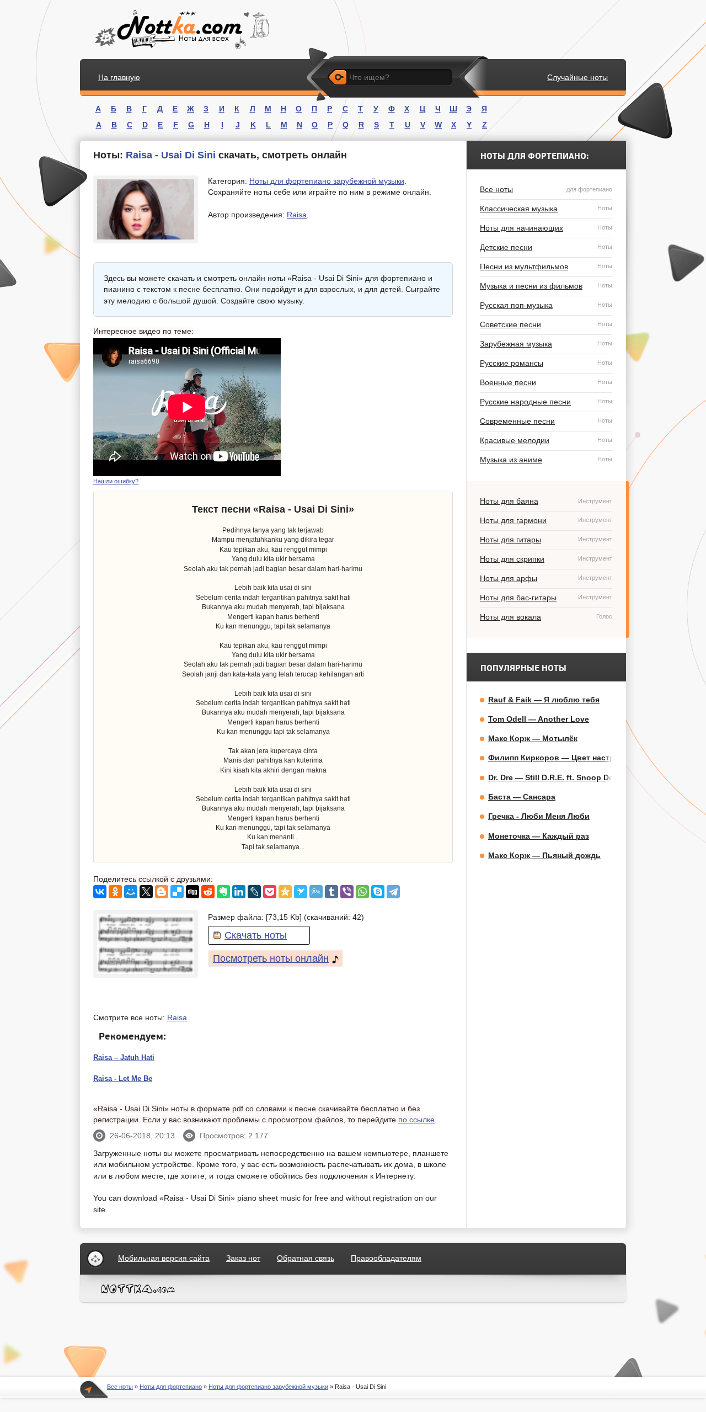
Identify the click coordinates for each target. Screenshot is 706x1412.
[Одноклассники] (115, 891)
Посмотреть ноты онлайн (271, 958)
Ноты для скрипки (546, 559)
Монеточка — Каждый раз (538, 836)
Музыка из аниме (546, 459)
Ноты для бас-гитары (546, 597)
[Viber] (347, 891)
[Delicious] (177, 891)
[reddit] (208, 891)
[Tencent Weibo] (316, 891)
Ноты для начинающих (546, 227)
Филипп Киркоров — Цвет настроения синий (576, 757)
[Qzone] (285, 891)
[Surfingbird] (300, 891)
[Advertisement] (370, 407)
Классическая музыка (546, 208)
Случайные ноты (577, 77)
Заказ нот (243, 1258)
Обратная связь (305, 1258)
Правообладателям (386, 1258)
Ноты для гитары (546, 539)
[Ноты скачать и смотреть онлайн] (180, 29)
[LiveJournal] (254, 891)
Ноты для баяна (546, 501)
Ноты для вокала (546, 616)
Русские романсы (546, 363)
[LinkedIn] (238, 891)
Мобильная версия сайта (164, 1258)
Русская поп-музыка (546, 305)
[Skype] (377, 891)
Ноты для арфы (546, 578)
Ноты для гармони (546, 520)
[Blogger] (161, 891)
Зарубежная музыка (546, 343)
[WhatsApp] (362, 891)
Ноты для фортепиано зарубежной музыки (326, 181)
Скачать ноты (255, 935)
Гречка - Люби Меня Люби (539, 816)
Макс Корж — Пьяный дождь (544, 855)
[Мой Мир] (130, 891)
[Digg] (192, 891)
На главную (119, 77)
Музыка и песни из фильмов (546, 285)
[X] (146, 891)
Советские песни (546, 324)
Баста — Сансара (521, 796)
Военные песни (546, 382)
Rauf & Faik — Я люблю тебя (544, 699)
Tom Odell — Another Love (538, 719)
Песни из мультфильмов (546, 266)
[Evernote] (223, 891)
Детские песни (546, 247)
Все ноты (546, 189)
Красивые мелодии (546, 440)
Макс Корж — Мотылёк (532, 738)
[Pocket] (269, 891)
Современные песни (546, 421)
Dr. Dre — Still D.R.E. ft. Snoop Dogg (556, 777)
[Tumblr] (331, 891)
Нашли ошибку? (115, 481)
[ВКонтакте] (99, 891)
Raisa (297, 214)
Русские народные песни (546, 401)
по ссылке (416, 1119)
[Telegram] (393, 891)
